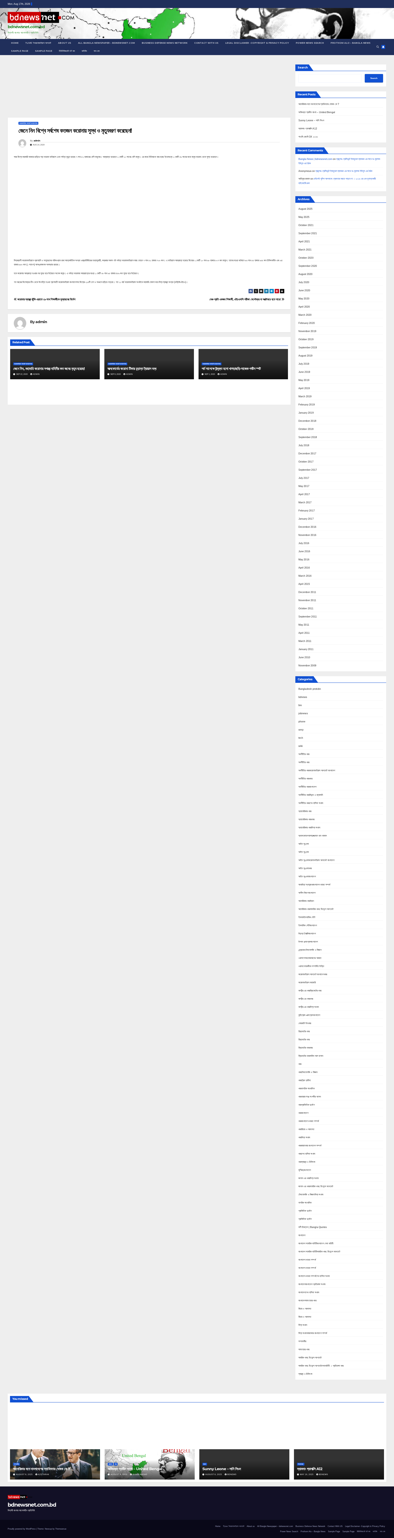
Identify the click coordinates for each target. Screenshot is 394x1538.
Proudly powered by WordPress (22, 1529)
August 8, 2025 (24, 1474)
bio (300, 705)
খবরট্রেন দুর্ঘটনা (304, 1080)
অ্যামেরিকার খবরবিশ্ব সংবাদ (309, 827)
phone (302, 721)
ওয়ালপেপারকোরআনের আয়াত (310, 958)
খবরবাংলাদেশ (303, 1113)
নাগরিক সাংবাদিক (305, 1202)
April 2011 (304, 633)
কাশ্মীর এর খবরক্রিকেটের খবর (310, 990)
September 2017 (307, 470)
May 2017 (304, 486)
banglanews (140, 1474)
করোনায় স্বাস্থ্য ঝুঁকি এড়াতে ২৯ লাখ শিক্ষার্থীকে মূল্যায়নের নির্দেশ (46, 299)
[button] (377, 47)
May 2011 (303, 624)
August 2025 (305, 209)
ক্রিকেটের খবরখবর (305, 1047)
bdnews (302, 697)
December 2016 (307, 527)
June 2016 (304, 551)
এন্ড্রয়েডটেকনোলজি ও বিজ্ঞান (310, 950)
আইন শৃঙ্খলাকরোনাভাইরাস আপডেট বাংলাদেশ (316, 860)
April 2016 (304, 567)
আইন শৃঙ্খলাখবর (305, 868)
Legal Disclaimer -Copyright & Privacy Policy (257, 43)
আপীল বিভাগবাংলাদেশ (307, 892)
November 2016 (307, 535)
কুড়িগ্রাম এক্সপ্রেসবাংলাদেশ (309, 1015)
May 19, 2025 (307, 1474)
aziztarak (43, 1474)
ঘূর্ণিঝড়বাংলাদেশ (304, 1170)
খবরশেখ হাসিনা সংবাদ (306, 1153)
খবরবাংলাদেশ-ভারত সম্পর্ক (308, 1121)
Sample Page (19, 51)
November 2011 (307, 600)
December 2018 (307, 421)
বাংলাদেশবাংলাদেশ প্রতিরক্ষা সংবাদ (312, 1284)
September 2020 (307, 266)
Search (303, 67)
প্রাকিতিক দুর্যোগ (305, 1211)
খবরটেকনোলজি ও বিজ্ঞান (308, 1072)
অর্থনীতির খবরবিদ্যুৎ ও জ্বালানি (310, 795)
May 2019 (304, 380)
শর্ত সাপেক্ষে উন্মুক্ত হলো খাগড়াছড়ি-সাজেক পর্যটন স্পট (231, 368)
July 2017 (303, 478)
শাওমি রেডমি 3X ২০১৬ (308, 136)
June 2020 (304, 290)
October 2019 (306, 339)
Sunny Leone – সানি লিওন (311, 120)
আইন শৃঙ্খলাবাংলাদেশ (307, 876)
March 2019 (305, 396)
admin (37, 140)
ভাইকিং (84, 51)
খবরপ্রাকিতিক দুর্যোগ (306, 1104)
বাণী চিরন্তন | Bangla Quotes (312, 1227)
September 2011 (307, 616)
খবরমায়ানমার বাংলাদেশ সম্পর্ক (309, 1145)
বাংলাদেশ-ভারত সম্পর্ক (307, 1259)
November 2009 (307, 665)
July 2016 (303, 543)
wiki (300, 746)
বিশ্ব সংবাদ (302, 1325)
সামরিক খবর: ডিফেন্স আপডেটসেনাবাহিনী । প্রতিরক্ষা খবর (321, 1365)
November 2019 (307, 331)
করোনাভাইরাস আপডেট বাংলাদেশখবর (28, 123)
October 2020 (306, 257)
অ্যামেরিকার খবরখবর (306, 819)
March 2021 (305, 249)
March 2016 (305, 576)
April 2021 (304, 241)
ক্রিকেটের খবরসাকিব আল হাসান (310, 1056)
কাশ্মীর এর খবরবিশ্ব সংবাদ (308, 1007)
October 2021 (306, 225)
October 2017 (306, 461)
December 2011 (307, 592)
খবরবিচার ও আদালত (306, 1129)
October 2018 (306, 429)
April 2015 (304, 584)
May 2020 (304, 298)
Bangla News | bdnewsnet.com (315, 159)
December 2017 (307, 453)
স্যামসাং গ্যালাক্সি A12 (307, 128)
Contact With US (206, 43)
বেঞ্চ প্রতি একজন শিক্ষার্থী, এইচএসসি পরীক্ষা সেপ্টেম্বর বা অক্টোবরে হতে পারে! (245, 299)
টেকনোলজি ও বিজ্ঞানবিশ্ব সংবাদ (311, 1194)
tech (300, 738)
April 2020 (304, 306)
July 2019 (303, 363)
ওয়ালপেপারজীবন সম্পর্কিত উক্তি (311, 966)
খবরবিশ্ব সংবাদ (304, 1137)
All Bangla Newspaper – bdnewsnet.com (106, 43)
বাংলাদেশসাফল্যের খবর (307, 1300)
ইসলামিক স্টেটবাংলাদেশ (307, 925)
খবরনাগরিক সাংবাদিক (306, 1088)
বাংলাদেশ (302, 1235)
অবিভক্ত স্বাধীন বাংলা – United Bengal (316, 112)
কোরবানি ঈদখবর (304, 1023)
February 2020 (306, 323)
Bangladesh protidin (309, 689)
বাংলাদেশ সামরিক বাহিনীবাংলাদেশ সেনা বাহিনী (316, 1243)
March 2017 (305, 502)
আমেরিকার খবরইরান (306, 901)
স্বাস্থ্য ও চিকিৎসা (305, 1374)
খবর (300, 1064)
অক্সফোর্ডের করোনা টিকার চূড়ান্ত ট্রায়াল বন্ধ (131, 368)
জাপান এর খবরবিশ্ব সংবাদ (308, 1178)
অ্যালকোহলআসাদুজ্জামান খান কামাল (312, 835)
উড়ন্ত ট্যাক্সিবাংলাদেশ (307, 933)
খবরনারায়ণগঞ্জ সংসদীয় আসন (309, 1096)
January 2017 (306, 518)
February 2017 (306, 510)
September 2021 (307, 233)
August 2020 (305, 274)
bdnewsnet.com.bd (26, 26)
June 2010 (304, 657)
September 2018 (307, 437)
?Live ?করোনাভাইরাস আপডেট (38, 43)
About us (64, 43)
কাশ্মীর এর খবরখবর (305, 998)
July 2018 (303, 445)
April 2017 (304, 494)
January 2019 (306, 412)
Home (14, 43)
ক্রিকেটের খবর (304, 1031)
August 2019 (305, 355)
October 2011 (305, 608)
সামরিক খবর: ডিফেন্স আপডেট (310, 1357)
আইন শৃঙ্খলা (303, 844)
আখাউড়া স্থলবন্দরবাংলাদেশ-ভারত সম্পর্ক (314, 884)
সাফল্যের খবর (304, 1349)
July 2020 (303, 282)
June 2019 (304, 372)
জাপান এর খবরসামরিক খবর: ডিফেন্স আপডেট (315, 1186)
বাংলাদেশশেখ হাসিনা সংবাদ (308, 1292)
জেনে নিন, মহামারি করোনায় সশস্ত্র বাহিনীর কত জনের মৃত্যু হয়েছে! (49, 368)
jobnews (303, 713)
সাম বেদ (97, 51)
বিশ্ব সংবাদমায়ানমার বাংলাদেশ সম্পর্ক (312, 1333)
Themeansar (60, 1529)
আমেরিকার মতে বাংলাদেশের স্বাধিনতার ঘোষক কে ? (318, 104)
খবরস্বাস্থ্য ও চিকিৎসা (306, 1162)
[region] (149, 90)
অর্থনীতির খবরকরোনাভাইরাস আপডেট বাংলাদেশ (316, 770)
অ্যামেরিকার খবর (305, 811)
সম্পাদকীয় (302, 1341)
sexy (301, 729)
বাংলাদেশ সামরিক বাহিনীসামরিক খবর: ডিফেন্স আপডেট (319, 1251)
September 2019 (307, 347)
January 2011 (306, 649)
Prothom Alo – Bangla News (351, 43)
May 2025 (304, 217)
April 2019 (304, 388)
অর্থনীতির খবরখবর (305, 778)
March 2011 (305, 641)
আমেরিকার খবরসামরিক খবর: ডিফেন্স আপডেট (316, 909)
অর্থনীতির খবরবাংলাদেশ (307, 786)
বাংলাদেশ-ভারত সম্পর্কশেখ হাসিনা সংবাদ (314, 1276)
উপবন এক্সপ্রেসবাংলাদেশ (308, 941)
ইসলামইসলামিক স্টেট (306, 917)
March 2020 (305, 315)
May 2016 (304, 559)
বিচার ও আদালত (304, 1308)
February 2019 (306, 404)
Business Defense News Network (165, 43)
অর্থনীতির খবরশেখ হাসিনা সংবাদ (310, 803)
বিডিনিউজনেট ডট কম (67, 51)
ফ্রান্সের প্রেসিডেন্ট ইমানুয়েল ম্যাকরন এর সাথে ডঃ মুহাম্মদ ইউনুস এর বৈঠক (344, 171)
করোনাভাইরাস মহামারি (307, 982)
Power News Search (310, 43)
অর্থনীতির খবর (304, 754)
